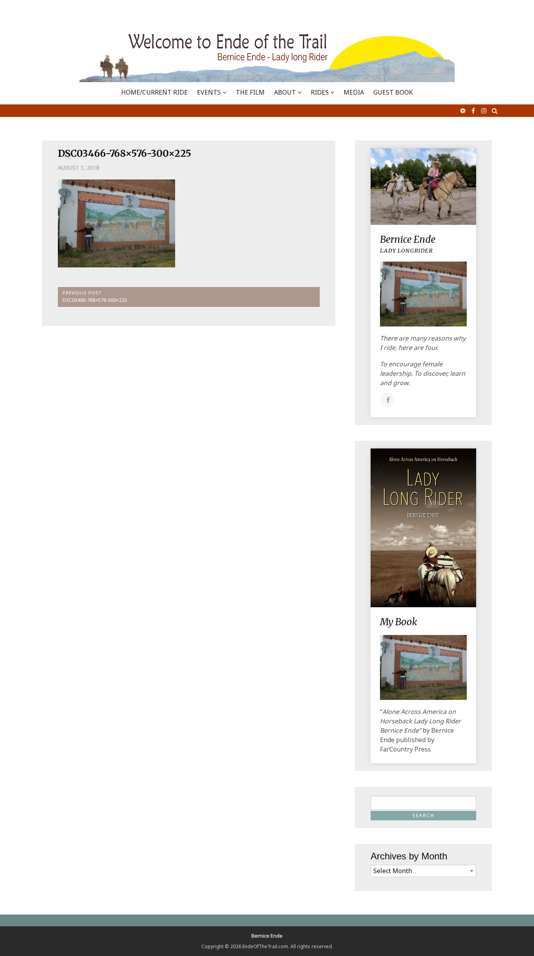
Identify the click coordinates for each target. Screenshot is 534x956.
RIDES (320, 92)
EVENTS (209, 92)
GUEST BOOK (393, 92)
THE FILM (250, 92)
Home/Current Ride (154, 92)
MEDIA (354, 92)
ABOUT (285, 92)
